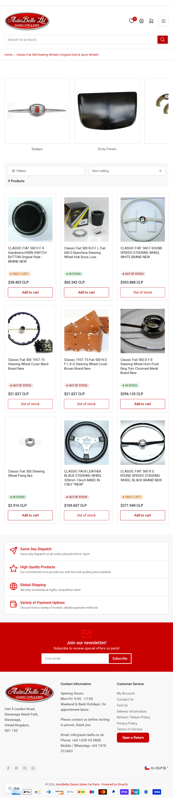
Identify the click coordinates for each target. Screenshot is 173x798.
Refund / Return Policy (133, 717)
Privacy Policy (127, 723)
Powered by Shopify (115, 784)
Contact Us (125, 699)
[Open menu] (163, 21)
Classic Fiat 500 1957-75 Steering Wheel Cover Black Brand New (28, 364)
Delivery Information (132, 711)
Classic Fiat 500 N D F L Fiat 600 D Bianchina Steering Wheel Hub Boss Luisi (84, 252)
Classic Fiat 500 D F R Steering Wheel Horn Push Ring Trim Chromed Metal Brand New (140, 366)
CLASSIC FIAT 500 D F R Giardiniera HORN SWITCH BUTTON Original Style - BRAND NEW (27, 255)
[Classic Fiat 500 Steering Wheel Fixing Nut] (30, 442)
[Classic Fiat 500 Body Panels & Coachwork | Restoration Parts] (107, 110)
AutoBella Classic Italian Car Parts (77, 784)
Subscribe (119, 658)
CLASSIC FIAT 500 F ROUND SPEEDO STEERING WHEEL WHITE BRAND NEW (141, 252)
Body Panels (107, 149)
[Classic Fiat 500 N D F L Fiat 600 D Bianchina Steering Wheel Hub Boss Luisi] (86, 219)
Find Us (122, 705)
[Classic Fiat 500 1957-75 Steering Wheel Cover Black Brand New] (30, 331)
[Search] (163, 40)
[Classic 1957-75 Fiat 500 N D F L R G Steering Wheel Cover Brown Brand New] (86, 331)
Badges (37, 149)
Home (8, 54)
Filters (21, 171)
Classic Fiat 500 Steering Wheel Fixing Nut (26, 473)
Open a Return (133, 738)
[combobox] (86, 39)
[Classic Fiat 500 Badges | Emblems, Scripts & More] (37, 110)
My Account (126, 693)
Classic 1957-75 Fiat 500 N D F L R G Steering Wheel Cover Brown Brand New (85, 364)
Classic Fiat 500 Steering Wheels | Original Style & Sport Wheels (57, 54)
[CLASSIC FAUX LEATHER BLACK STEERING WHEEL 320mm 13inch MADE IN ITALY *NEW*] (86, 442)
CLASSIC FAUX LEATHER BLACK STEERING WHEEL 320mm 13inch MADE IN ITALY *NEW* (83, 478)
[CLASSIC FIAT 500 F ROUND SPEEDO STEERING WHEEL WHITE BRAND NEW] (143, 219)
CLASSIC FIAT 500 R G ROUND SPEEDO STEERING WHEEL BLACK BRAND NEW (141, 475)
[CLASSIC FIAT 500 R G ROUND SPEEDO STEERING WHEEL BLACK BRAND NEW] (143, 442)
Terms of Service (129, 729)
